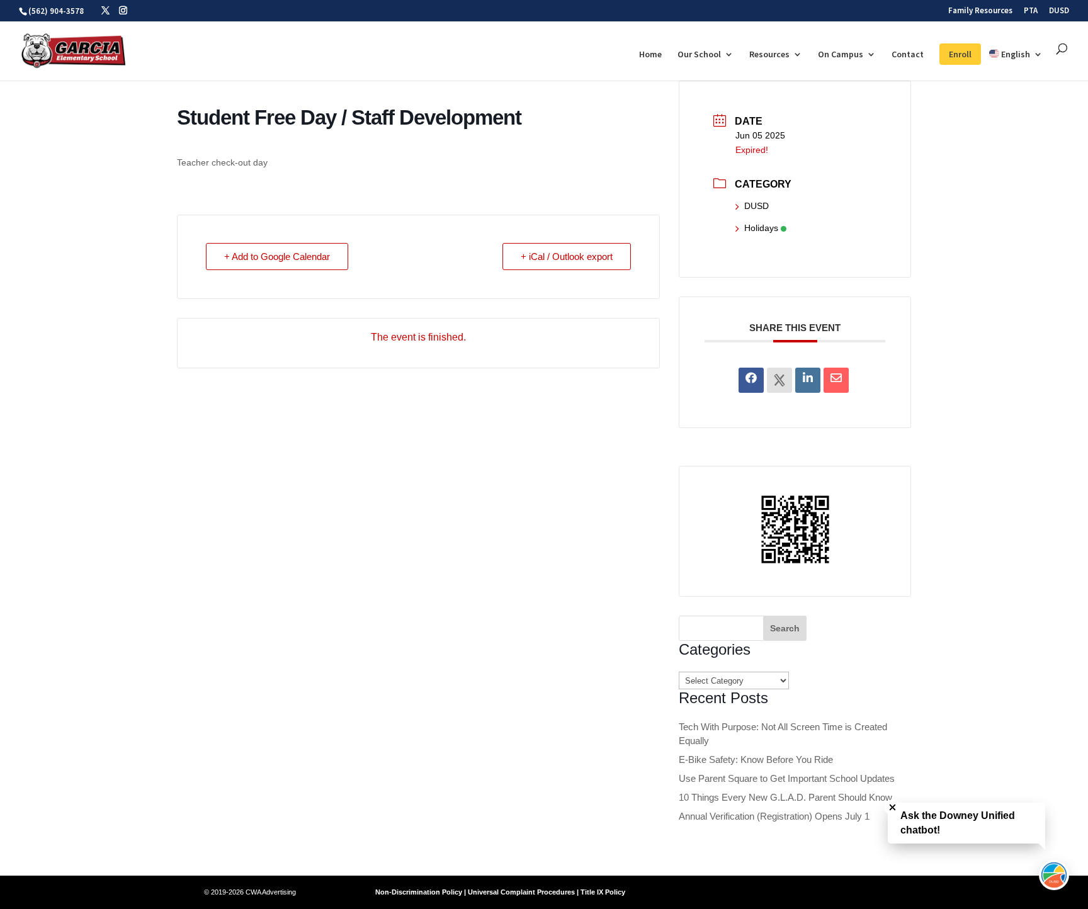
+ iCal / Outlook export (567, 256)
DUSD (1059, 11)
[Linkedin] (807, 380)
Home (650, 55)
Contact (908, 55)
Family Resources (980, 11)
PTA (1031, 11)
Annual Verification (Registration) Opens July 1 (774, 816)
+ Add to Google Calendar (277, 256)
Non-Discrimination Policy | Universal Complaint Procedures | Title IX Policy (500, 892)
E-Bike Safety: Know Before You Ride (756, 759)
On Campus (840, 55)
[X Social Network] (779, 380)
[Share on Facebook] (751, 380)
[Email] (836, 380)
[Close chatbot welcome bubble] (892, 807)
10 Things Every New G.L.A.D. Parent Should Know (785, 797)
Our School (699, 55)
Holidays (761, 228)
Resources (769, 55)
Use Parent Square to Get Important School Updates (787, 778)
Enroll (960, 54)
